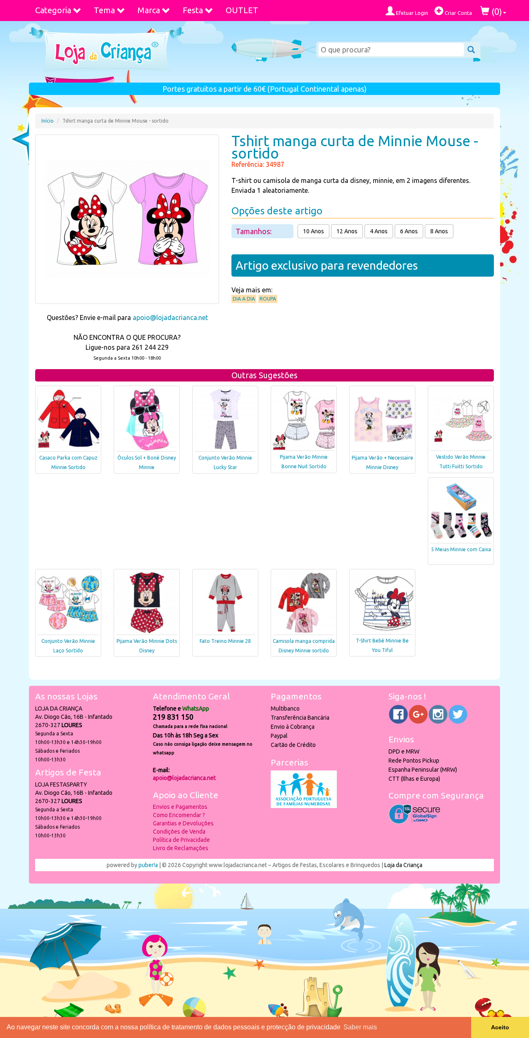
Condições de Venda (179, 831)
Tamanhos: (254, 231)
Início (47, 120)
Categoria (53, 10)
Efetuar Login (411, 13)
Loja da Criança (403, 865)
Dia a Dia (244, 298)
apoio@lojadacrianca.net (170, 317)
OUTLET (242, 10)
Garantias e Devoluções (183, 823)
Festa (193, 10)
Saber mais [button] (360, 1027)
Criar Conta (457, 13)
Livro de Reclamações (180, 848)
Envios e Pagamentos (180, 806)
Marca (149, 10)
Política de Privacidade (181, 840)
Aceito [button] (500, 1027)
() (495, 11)
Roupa (268, 298)
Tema (104, 10)
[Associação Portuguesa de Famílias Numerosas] (304, 806)
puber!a (148, 865)
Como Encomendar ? (179, 815)
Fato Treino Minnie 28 (225, 641)
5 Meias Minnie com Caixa (461, 549)
